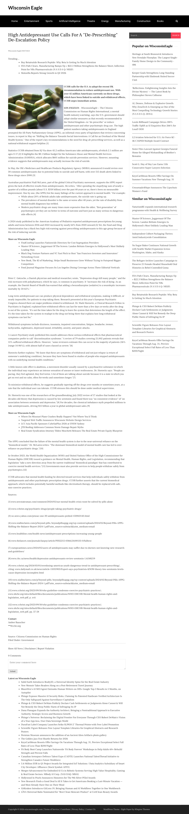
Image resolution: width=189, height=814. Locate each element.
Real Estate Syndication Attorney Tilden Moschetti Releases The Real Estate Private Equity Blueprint (71, 430)
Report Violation (46, 648)
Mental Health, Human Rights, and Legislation (79, 459)
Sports (49, 21)
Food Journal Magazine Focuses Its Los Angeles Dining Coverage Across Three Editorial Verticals (70, 267)
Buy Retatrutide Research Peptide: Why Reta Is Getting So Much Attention (58, 62)
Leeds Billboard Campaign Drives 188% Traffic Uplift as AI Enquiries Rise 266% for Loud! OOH (154, 126)
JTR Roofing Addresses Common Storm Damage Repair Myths (52, 427)
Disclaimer (30, 648)
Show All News (15, 648)
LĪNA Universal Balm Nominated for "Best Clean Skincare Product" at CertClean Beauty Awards (69, 792)
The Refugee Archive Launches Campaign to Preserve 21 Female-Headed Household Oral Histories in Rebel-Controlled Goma (154, 264)
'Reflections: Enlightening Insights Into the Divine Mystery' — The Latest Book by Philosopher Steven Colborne (154, 92)
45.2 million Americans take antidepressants (75, 150)
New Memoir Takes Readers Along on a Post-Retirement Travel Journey (57, 685)
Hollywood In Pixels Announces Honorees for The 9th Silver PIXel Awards (58, 777)
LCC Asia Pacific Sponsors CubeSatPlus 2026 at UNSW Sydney (52, 423)
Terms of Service (51, 809)
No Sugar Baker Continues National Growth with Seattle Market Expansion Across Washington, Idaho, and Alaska (154, 249)
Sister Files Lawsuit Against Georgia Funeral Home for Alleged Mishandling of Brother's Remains (154, 153)
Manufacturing (122, 21)
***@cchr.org (14, 626)
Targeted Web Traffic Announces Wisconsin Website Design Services (56, 420)
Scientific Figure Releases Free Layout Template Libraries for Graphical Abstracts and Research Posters (154, 329)
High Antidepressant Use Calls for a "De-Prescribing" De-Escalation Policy (63, 37)
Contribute (65, 809)
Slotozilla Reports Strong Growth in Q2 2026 (43, 73)
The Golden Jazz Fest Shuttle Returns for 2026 (44, 738)
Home (14, 21)
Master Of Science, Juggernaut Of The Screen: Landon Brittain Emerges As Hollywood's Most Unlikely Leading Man (152, 222)
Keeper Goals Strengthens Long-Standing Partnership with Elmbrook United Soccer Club (153, 77)
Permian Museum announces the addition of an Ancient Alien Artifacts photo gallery (64, 735)
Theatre (91, 21)
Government (27, 640)
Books (160, 21)
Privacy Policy (78, 809)
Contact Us (91, 809)
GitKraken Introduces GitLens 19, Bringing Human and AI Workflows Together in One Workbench (70, 788)
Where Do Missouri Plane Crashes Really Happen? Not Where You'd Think (59, 416)
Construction (143, 21)
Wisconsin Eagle (25, 7)
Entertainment (31, 21)
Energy (105, 21)
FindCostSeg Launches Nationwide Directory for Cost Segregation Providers (60, 242)
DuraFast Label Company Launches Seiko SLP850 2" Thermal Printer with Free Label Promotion (70, 724)
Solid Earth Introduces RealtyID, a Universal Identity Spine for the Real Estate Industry (65, 682)
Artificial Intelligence (69, 21)
